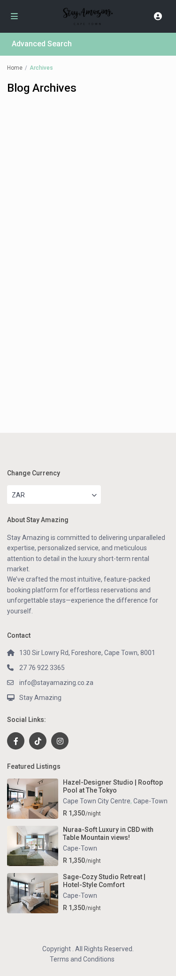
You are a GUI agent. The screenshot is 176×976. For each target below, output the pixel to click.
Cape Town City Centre (96, 801)
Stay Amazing (40, 697)
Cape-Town (150, 801)
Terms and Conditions (82, 959)
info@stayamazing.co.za (56, 682)
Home (15, 68)
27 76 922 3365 (42, 667)
